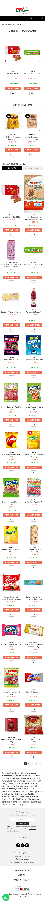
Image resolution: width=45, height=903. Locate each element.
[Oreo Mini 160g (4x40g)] (34, 345)
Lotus (13, 71)
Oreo (34, 357)
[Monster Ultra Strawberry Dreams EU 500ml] (11, 250)
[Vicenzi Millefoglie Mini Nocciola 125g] (34, 630)
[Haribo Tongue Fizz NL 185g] (11, 677)
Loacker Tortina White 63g (11, 312)
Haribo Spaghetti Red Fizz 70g (11, 408)
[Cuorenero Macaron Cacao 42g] (34, 535)
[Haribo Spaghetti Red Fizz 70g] (11, 393)
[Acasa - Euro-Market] (22, 10)
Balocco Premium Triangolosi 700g (13, 138)
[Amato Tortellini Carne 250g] (34, 725)
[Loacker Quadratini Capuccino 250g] (32, 121)
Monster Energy (11, 262)
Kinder (34, 215)
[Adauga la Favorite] (13, 93)
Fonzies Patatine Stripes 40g (11, 455)
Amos (34, 452)
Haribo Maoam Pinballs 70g (34, 408)
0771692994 (23, 859)
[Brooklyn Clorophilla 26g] (32, 52)
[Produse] (3, 19)
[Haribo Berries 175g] (11, 345)
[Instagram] (27, 845)
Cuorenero (34, 547)
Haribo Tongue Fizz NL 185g (11, 693)
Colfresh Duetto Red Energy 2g (34, 693)
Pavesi (11, 595)
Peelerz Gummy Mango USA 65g (34, 455)
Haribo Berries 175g (11, 359)
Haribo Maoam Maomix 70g (11, 503)
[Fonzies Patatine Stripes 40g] (11, 440)
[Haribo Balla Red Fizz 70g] (34, 488)
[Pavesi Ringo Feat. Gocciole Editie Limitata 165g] (11, 583)
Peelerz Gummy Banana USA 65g (11, 550)
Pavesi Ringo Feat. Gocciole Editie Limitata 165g (11, 598)
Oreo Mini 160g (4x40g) (34, 359)
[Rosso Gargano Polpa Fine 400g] (11, 725)
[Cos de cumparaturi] (36, 18)
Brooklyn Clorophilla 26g (32, 74)
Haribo (11, 357)
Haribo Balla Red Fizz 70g (34, 502)
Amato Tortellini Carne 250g (33, 740)
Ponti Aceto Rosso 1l (34, 312)
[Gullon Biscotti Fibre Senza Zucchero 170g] (34, 583)
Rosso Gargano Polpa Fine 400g (11, 740)
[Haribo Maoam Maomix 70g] (11, 488)
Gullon (34, 595)
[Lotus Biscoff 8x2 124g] (13, 52)
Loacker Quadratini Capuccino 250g (32, 138)
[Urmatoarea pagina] (40, 763)
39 (37, 763)
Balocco (13, 135)
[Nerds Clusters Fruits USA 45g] (11, 630)
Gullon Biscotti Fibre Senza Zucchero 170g (34, 598)
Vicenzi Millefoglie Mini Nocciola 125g (34, 645)
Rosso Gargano (11, 737)
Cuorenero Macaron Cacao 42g (34, 550)
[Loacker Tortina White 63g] (11, 298)
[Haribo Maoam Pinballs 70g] (34, 393)
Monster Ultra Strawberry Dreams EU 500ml (11, 265)
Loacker (32, 135)
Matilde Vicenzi (34, 642)
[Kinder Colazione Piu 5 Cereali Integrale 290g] (34, 193)
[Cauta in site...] (42, 18)
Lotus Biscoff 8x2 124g (13, 74)
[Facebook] (18, 845)
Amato (34, 737)
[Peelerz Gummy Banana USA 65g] (11, 535)
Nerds (11, 642)
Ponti (34, 310)
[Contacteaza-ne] (31, 18)
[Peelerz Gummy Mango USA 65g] (34, 440)
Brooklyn (32, 71)
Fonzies (11, 452)
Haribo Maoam (34, 405)
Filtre (13, 168)
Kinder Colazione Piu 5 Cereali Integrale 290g (33, 218)
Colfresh (34, 690)
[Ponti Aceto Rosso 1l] (34, 298)
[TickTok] (23, 845)
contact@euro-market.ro (24, 862)
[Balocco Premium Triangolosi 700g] (13, 121)
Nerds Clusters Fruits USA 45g (11, 645)
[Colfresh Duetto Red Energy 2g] (34, 677)
